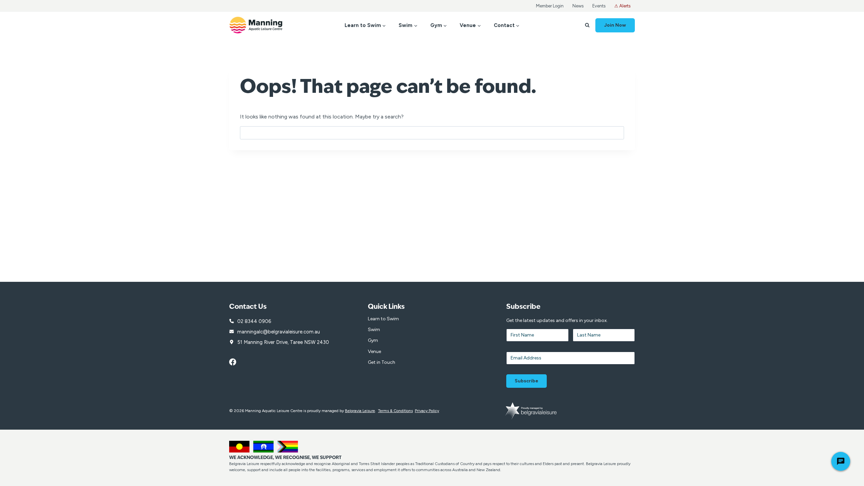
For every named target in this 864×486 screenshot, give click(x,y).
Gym (373, 340)
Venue (374, 351)
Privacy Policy (427, 410)
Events (598, 5)
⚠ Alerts (622, 5)
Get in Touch (381, 362)
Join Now (615, 25)
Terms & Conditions (395, 410)
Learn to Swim (383, 319)
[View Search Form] (587, 25)
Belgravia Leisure (360, 410)
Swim (374, 329)
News (578, 5)
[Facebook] (236, 362)
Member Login (550, 5)
